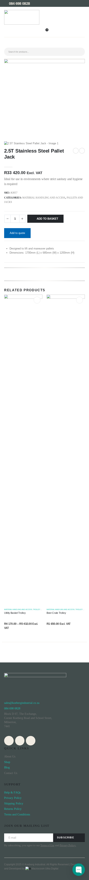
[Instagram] (9, 740)
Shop (7, 762)
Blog (7, 767)
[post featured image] (23, 449)
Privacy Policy (13, 797)
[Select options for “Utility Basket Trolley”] (37, 300)
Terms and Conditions (17, 814)
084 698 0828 (19, 3)
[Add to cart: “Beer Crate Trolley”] (79, 300)
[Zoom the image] (21, 11)
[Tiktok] (30, 740)
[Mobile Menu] (44, 44)
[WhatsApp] (20, 740)
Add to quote (17, 233)
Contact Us (10, 773)
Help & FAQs (12, 792)
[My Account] (44, 27)
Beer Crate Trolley (56, 613)
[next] (82, 151)
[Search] (79, 52)
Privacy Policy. (68, 845)
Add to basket (47, 218)
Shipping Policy (13, 803)
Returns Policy (13, 808)
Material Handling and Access (43, 197)
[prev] (76, 151)
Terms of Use (47, 845)
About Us (10, 756)
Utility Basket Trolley (14, 613)
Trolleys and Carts (42, 609)
